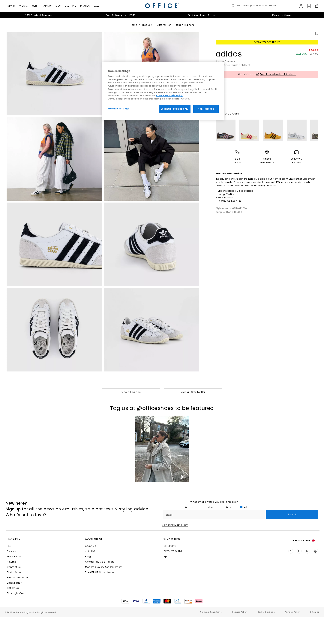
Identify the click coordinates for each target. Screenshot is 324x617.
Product (147, 25)
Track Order (14, 556)
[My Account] (299, 6)
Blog (88, 556)
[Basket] (314, 6)
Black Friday (14, 582)
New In (12, 5)
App (166, 556)
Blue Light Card (16, 593)
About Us (90, 546)
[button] (162, 449)
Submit (292, 514)
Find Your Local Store (201, 15)
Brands (85, 5)
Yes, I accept (206, 108)
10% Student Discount (39, 15)
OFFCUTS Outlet (173, 551)
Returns (11, 561)
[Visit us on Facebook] (290, 551)
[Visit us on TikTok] (316, 551)
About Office (93, 538)
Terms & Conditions (210, 612)
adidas (229, 54)
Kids (58, 5)
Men (34, 5)
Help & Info (14, 538)
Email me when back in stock (278, 74)
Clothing (70, 5)
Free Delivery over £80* (120, 15)
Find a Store (14, 572)
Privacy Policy (292, 612)
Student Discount (17, 577)
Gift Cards (13, 588)
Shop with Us (172, 538)
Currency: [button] (300, 540)
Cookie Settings (266, 612)
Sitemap (315, 612)
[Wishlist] (306, 6)
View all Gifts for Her (193, 392)
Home (133, 25)
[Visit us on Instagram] (307, 551)
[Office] (162, 6)
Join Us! (90, 551)
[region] (163, 91)
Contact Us (14, 567)
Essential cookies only (174, 108)
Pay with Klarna (282, 15)
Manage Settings (118, 108)
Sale (96, 5)
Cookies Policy (239, 612)
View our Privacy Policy (175, 524)
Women (23, 5)
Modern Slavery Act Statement (103, 567)
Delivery (11, 551)
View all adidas (131, 392)
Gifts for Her (164, 25)
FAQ (9, 546)
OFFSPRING (170, 546)
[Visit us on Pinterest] (299, 551)
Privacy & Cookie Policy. (169, 95)
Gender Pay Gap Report (99, 561)
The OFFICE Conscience (99, 572)
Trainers (46, 5)
